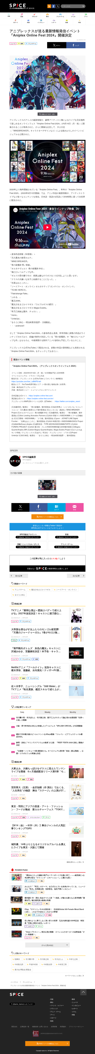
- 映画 (51, 1021)
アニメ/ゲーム (20, 589)
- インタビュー (76, 1005)
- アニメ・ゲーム (55, 1011)
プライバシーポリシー (76, 1026)
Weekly (47, 712)
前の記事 (18, 575)
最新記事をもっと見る (74, 862)
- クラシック (53, 1008)
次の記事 (76, 575)
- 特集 (73, 1015)
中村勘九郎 (19, 964)
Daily (22, 712)
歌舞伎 (17, 959)
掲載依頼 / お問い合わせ (40, 1026)
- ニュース (74, 1002)
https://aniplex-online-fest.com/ (41, 395)
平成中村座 (33, 964)
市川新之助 (44, 959)
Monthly (73, 712)
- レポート (74, 1008)
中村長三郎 (62, 964)
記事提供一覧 (24, 1026)
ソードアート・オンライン (66, 589)
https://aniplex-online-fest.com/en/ (40, 398)
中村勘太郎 (48, 964)
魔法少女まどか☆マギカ (40, 589)
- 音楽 (51, 999)
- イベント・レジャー (56, 1005)
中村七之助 (73, 959)
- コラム (73, 1011)
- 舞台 (51, 1002)
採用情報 (54, 1026)
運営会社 (14, 1026)
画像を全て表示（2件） (48, 114)
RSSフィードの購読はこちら (48, 517)
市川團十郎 (30, 959)
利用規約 (63, 1026)
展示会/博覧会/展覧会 (23, 969)
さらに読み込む (47, 945)
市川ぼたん (59, 959)
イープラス (14, 982)
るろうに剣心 (20, 595)
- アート (52, 1015)
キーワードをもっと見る (73, 975)
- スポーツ (52, 1018)
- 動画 (73, 999)
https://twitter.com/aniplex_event (67, 401)
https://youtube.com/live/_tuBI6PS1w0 (26, 381)
